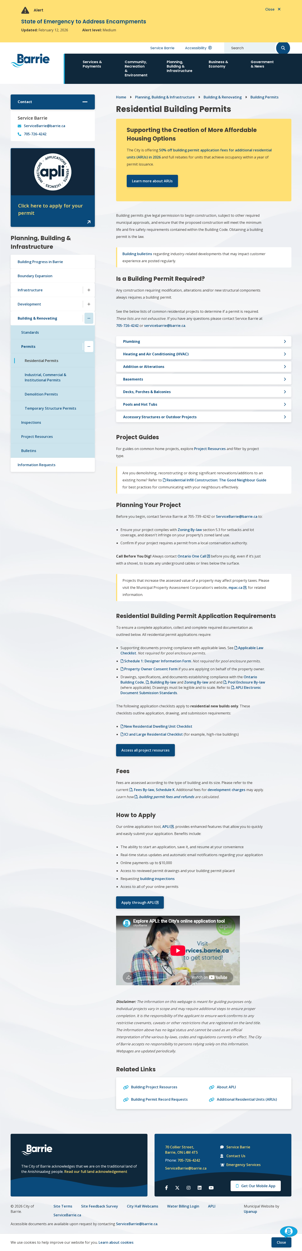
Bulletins (28, 450)
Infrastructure (30, 290)
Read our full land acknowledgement (95, 1171)
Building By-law (163, 682)
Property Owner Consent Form (151, 669)
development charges (226, 789)
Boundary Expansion (35, 275)
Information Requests (36, 464)
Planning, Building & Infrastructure (179, 66)
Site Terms (63, 1206)
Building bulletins (137, 253)
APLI (166, 826)
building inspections (157, 878)
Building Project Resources (154, 1087)
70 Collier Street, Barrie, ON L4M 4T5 (181, 1150)
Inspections (31, 422)
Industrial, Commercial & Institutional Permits (45, 377)
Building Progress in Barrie (40, 261)
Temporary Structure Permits (50, 408)
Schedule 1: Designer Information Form (157, 661)
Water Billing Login (183, 1206)
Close (281, 1242)
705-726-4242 (35, 134)
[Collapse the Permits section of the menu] (88, 346)
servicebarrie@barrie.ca (164, 325)
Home (121, 97)
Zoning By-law (190, 529)
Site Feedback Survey (99, 1206)
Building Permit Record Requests (159, 1099)
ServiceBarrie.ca (67, 1215)
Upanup (250, 1211)
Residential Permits (41, 360)
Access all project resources (145, 750)
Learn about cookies (116, 1242)
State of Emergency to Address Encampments (83, 21)
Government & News (262, 64)
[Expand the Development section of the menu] (88, 304)
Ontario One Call (192, 556)
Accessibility (195, 48)
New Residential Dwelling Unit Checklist (158, 726)
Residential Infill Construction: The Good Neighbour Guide (216, 480)
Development (29, 304)
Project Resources (37, 436)
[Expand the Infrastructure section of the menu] (88, 290)
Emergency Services (243, 1164)
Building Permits (264, 97)
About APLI (226, 1087)
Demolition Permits (41, 394)
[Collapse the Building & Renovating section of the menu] (88, 318)
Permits (28, 346)
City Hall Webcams (142, 1206)
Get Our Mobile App (258, 1185)
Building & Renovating (37, 318)
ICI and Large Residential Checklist (153, 734)
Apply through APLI (138, 902)
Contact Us (235, 1155)
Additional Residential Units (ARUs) (247, 1099)
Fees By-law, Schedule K (154, 789)
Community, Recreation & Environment (136, 68)
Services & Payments (92, 64)
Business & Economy (218, 64)
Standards (30, 332)
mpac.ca (235, 587)
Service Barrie (162, 48)
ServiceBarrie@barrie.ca (44, 125)
